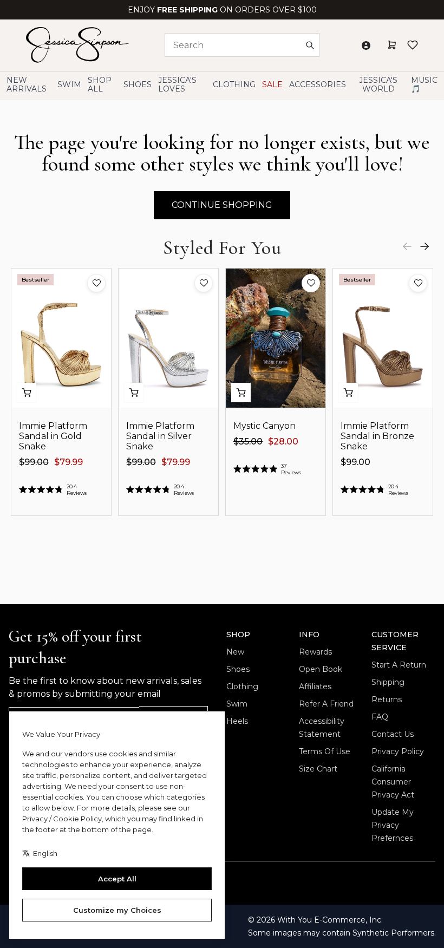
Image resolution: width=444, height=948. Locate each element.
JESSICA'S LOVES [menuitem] (177, 84)
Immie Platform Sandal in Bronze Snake (377, 436)
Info (309, 634)
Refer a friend (326, 704)
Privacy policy (397, 751)
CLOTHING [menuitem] (234, 84)
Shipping (387, 682)
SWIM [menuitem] (69, 84)
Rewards (315, 652)
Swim (236, 704)
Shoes (238, 669)
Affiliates (315, 686)
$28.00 (283, 441)
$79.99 (68, 462)
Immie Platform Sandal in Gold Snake (53, 436)
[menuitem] (378, 84)
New (235, 652)
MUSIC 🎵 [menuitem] (424, 84)
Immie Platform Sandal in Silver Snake (160, 436)
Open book (320, 669)
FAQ (379, 717)
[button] (96, 283)
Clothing (242, 686)
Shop (238, 634)
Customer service (395, 641)
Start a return (398, 665)
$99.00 (34, 462)
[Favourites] (412, 45)
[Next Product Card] (424, 246)
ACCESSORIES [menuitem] (317, 84)
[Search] (309, 45)
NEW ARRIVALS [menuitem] (26, 84)
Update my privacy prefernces (392, 825)
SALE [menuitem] (272, 84)
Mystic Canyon (264, 426)
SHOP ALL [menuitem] (100, 84)
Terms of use (324, 751)
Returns (386, 699)
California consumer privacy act (392, 782)
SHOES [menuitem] (137, 84)
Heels (237, 721)
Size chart (318, 769)
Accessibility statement (321, 727)
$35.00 (248, 441)
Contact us (392, 734)
